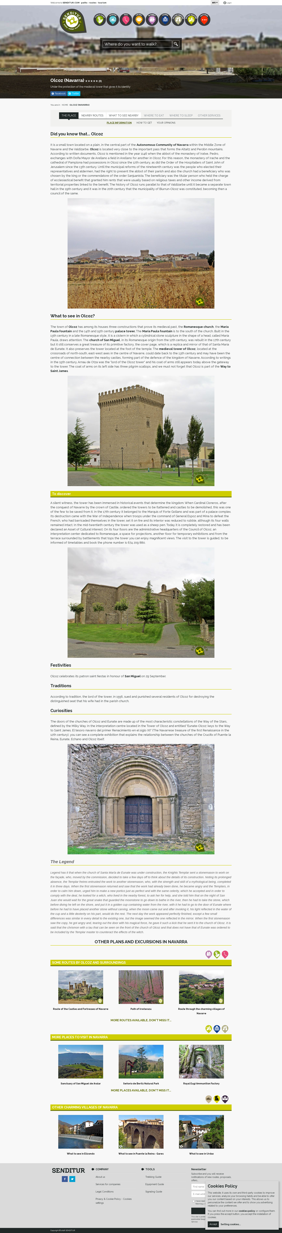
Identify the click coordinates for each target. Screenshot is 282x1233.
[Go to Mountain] (113, 19)
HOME (65, 105)
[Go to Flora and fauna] (100, 19)
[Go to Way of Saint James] (139, 19)
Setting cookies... (231, 1224)
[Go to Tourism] (165, 19)
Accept (213, 1224)
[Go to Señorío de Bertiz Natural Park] (141, 1061)
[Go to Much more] (204, 19)
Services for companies (108, 1184)
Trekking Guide (153, 1177)
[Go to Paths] (126, 19)
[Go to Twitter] (72, 1179)
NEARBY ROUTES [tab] (92, 115)
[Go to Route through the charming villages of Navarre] (201, 987)
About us (100, 1177)
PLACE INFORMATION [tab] (119, 122)
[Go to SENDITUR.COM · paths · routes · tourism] (73, 21)
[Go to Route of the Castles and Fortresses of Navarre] (80, 987)
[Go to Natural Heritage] (191, 19)
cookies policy (247, 1211)
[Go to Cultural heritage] (178, 19)
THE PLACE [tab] (69, 115)
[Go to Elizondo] (80, 1132)
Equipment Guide (154, 1184)
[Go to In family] (152, 19)
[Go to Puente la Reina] (141, 1132)
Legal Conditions (105, 1191)
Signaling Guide (153, 1191)
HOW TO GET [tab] (144, 122)
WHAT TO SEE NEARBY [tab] (124, 115)
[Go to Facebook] (65, 1179)
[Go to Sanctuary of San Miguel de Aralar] (80, 1061)
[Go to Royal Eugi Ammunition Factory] (201, 1061)
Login (229, 3)
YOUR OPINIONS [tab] (166, 122)
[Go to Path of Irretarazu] (141, 987)
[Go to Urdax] (201, 1132)
